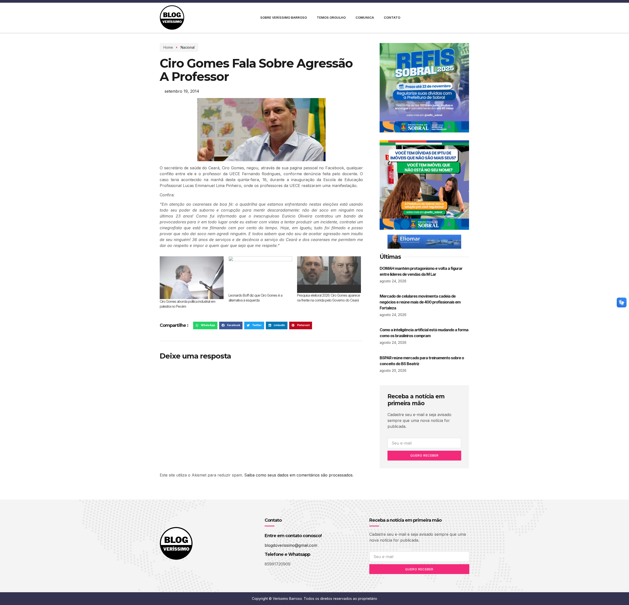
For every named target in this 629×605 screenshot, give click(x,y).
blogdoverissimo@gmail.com (291, 545)
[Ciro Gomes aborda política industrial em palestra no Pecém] (192, 277)
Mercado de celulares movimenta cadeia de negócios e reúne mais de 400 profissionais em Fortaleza (420, 302)
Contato (392, 17)
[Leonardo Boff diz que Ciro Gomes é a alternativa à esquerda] (260, 274)
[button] (205, 326)
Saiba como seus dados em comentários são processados (298, 475)
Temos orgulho (331, 17)
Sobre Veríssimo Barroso (283, 17)
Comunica (365, 17)
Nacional (188, 47)
